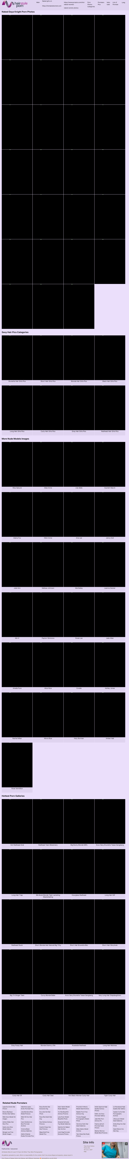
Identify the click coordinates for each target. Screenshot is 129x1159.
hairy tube (108, 3)
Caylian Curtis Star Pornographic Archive (119, 1114)
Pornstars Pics (101, 3)
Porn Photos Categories (91, 4)
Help (85, 1151)
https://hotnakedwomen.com (51, 6)
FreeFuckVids (6, 1149)
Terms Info (87, 1148)
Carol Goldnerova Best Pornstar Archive (26, 1124)
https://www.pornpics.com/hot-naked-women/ (74, 3)
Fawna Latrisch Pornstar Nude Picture (99, 1126)
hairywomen (14, 1149)
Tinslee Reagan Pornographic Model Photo (82, 1119)
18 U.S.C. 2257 (88, 1149)
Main (38, 2)
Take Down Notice (89, 1146)
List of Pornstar (115, 3)
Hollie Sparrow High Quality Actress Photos (101, 1108)
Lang (123, 2)
